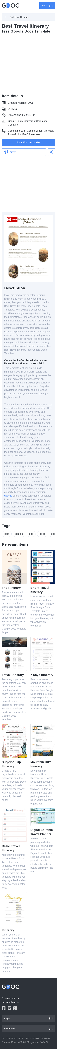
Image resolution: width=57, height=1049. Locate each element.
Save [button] (13, 152)
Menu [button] (44, 5)
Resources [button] (9, 1028)
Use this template (28, 142)
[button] (51, 152)
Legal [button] (7, 1018)
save (14, 219)
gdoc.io (8, 495)
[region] (28, 63)
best (6, 534)
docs (42, 534)
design (19, 534)
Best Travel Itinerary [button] (19, 17)
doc (31, 534)
